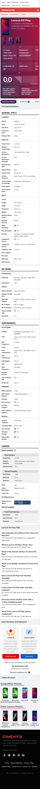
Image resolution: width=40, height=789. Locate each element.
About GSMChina (12, 2)
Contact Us (25, 5)
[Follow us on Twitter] (9, 755)
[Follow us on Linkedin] (23, 755)
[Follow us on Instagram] (14, 755)
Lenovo (16, 121)
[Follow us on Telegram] (18, 755)
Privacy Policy (24, 2)
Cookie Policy (6, 5)
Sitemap (35, 766)
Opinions (24, 102)
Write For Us (16, 5)
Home (4, 2)
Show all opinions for (20, 672)
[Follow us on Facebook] (4, 755)
